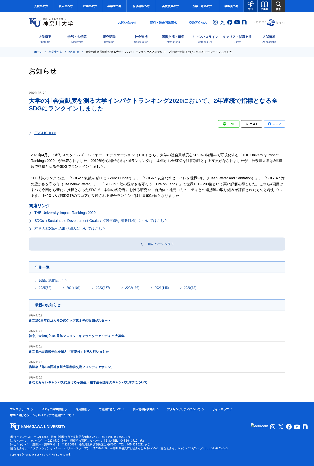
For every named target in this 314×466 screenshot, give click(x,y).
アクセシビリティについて (183, 409)
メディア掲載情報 (52, 409)
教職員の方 (231, 6)
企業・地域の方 (202, 6)
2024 (73, 287)
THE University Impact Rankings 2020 (64, 213)
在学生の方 (90, 6)
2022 (132, 287)
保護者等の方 (141, 6)
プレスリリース (19, 409)
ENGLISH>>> (45, 133)
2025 (45, 287)
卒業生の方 (114, 6)
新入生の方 (66, 6)
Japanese (260, 22)
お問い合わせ (127, 22)
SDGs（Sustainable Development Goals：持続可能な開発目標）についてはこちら (101, 221)
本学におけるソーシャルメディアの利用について (40, 415)
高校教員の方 (170, 6)
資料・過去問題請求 (163, 22)
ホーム (38, 51)
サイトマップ (220, 409)
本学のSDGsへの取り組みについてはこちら (70, 229)
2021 (162, 287)
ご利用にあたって (110, 409)
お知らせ (73, 51)
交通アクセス (198, 22)
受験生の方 (41, 6)
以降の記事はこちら (53, 280)
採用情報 (81, 409)
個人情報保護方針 (144, 409)
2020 (190, 287)
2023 (103, 287)
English (280, 22)
